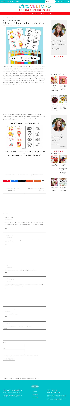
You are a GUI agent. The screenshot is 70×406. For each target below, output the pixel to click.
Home (4, 17)
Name (4, 342)
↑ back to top (35, 386)
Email (4, 348)
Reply (6, 228)
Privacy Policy (35, 397)
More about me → (63, 51)
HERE (61, 399)
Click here (14, 25)
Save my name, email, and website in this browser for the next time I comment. (21, 355)
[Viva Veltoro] (35, 11)
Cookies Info (35, 394)
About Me (15, 396)
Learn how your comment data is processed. (29, 378)
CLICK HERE (12, 151)
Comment (5, 328)
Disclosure (35, 391)
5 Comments (17, 20)
